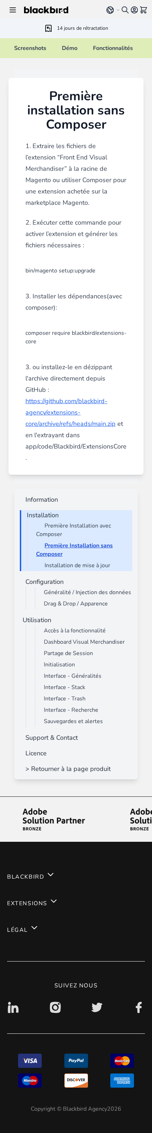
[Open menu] (12, 9)
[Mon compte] (134, 10)
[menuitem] (40, 499)
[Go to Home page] (60, 9)
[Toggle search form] (125, 10)
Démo (69, 48)
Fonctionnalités (113, 48)
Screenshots (30, 48)
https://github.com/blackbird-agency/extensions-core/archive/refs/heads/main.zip (70, 412)
